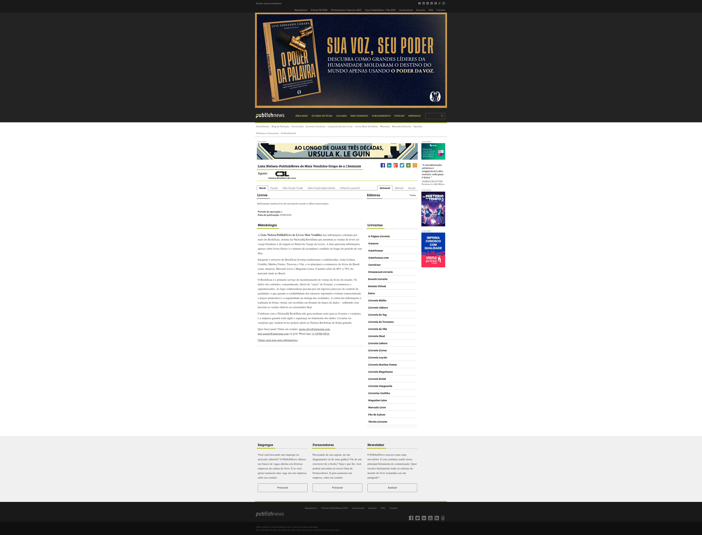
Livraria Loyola (377, 357)
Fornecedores (323, 444)
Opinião (417, 126)
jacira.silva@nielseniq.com (314, 329)
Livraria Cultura (378, 307)
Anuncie (420, 10)
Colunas (341, 115)
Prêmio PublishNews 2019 (334, 508)
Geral (262, 188)
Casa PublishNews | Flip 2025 (380, 10)
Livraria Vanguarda (380, 386)
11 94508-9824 (320, 333)
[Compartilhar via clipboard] (415, 167)
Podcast (399, 115)
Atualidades (262, 126)
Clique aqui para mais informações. (278, 340)
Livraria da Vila (377, 329)
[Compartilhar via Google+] (396, 167)
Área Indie (301, 115)
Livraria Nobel (377, 378)
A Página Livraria (379, 236)
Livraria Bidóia (377, 300)
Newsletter (375, 444)
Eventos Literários (315, 126)
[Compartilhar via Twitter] (402, 167)
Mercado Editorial (401, 126)
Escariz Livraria (377, 279)
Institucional (406, 10)
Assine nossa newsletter (269, 3)
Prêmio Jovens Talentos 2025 (346, 10)
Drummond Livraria (380, 272)
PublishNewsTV (381, 115)
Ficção (274, 188)
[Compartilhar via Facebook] (383, 167)
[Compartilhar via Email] (408, 167)
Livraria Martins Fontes (382, 364)
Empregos (414, 115)
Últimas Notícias (322, 115)
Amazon (373, 243)
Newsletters (301, 10)
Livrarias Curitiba (379, 393)
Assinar (392, 487)
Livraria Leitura (377, 343)
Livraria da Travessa (381, 321)
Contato (441, 10)
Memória (385, 126)
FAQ (431, 10)
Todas (413, 195)
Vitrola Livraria (377, 421)
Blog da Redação (280, 126)
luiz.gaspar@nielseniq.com (273, 333)
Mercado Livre (377, 407)
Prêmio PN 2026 (319, 10)
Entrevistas (297, 126)
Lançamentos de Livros (340, 126)
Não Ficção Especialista (321, 188)
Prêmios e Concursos (267, 133)
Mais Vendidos (359, 115)
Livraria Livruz (377, 350)
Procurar (282, 487)
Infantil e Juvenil (350, 188)
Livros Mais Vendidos (366, 126)
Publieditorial (288, 133)
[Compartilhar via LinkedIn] (389, 167)
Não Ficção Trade (293, 188)
